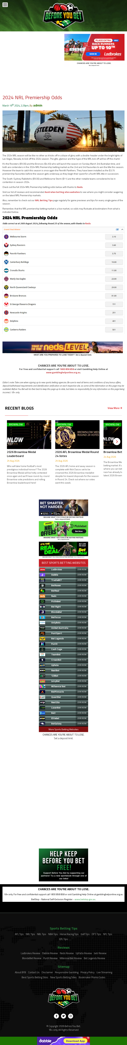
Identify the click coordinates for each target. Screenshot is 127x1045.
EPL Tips (63, 939)
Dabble (54, 574)
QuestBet (56, 697)
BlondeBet (56, 612)
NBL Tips (41, 934)
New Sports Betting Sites (63, 977)
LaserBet (56, 707)
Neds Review (67, 953)
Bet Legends (57, 638)
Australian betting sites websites (62, 192)
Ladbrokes (56, 569)
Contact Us (34, 972)
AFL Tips (19, 934)
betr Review (100, 953)
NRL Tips (30, 934)
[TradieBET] (63, 519)
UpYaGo (55, 665)
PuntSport (56, 633)
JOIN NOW (81, 569)
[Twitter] (63, 1016)
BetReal (55, 590)
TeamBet (56, 654)
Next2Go (55, 702)
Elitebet (55, 718)
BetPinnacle (57, 691)
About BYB (20, 972)
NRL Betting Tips (44, 200)
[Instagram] (70, 1016)
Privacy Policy (87, 972)
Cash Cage (56, 649)
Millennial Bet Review (71, 958)
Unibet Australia (59, 628)
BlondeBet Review (31, 958)
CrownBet (56, 659)
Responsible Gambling (66, 972)
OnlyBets (56, 622)
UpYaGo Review (84, 953)
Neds (80, 187)
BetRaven (56, 585)
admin (37, 105)
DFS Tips (96, 934)
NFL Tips (107, 934)
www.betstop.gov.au (85, 899)
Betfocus (56, 617)
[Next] (116, 441)
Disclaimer (47, 972)
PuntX (54, 644)
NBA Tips (53, 934)
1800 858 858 (67, 369)
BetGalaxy (56, 723)
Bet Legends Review (94, 958)
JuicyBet (55, 681)
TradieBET (56, 580)
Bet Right (56, 606)
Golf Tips (85, 934)
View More (114, 408)
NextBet (55, 670)
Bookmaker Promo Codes (92, 977)
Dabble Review (50, 953)
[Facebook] (56, 1016)
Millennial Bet (58, 686)
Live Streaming (104, 972)
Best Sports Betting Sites (35, 977)
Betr (53, 713)
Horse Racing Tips (69, 934)
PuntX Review (50, 958)
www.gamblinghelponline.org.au (63, 372)
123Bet (54, 675)
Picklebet (56, 601)
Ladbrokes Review (30, 953)
